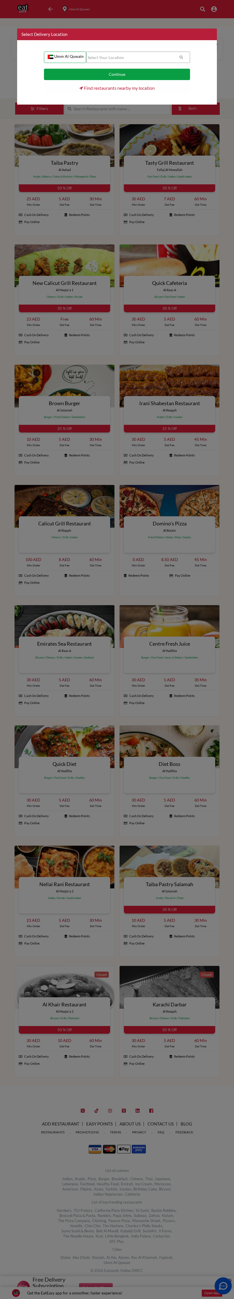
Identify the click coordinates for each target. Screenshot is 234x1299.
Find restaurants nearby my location (119, 88)
